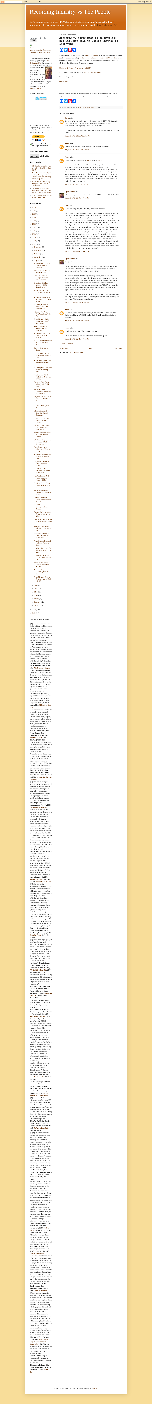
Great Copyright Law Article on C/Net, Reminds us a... (41, 285)
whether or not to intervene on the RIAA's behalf (97, 58)
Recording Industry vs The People (70, 11)
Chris (67, 118)
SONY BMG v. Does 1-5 (38, 970)
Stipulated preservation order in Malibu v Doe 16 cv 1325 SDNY (41, 168)
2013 (34, 224)
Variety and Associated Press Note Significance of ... (43, 292)
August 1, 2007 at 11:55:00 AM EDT (77, 136)
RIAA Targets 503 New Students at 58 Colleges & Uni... (42, 377)
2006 (34, 610)
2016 (34, 214)
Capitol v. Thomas (40, 1291)
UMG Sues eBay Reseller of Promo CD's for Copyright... (42, 442)
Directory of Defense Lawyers (40, 52)
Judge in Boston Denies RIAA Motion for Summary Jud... (42, 427)
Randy (67, 143)
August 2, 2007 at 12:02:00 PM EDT (77, 321)
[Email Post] (98, 107)
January (37, 605)
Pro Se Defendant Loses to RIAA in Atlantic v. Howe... (43, 343)
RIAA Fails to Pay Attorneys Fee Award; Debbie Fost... (42, 471)
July (36, 585)
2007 (34, 244)
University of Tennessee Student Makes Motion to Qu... (42, 355)
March (36, 599)
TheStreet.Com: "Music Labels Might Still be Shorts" (42, 384)
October (37, 254)
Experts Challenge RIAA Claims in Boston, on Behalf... (42, 514)
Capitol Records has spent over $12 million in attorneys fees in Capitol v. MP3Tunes (41, 190)
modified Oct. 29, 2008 (43, 882)
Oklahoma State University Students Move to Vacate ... (43, 521)
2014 (34, 221)
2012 (34, 227)
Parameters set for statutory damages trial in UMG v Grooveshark (41, 184)
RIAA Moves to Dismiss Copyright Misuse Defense (42, 507)
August (37, 260)
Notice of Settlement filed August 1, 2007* (75, 68)
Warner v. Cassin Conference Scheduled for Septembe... (42, 391)
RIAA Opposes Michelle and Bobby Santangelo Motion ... (42, 299)
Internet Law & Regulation (93, 72)
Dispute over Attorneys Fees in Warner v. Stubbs (41, 464)
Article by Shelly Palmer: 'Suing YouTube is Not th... (42, 485)
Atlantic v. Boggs (91, 55)
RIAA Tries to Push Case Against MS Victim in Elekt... (42, 362)
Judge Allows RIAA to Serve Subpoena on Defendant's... (41, 536)
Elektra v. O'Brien (36, 738)
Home (91, 348)
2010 (34, 234)
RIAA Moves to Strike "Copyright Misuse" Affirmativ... (41, 321)
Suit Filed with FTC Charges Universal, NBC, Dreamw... (41, 278)
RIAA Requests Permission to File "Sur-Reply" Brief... (43, 370)
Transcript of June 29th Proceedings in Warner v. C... (42, 557)
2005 (34, 613)
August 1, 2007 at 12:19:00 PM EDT (77, 150)
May (36, 592)
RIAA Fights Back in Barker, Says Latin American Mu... (41, 307)
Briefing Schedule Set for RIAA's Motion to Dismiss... (42, 435)
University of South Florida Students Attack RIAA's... (42, 500)
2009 (34, 237)
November (38, 250)
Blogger (94, 1388)
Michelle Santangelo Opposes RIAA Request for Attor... (42, 492)
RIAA (100, 160)
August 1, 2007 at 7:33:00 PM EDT (77, 184)
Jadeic (67, 157)
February (37, 602)
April (36, 595)
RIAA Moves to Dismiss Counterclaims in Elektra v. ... (42, 265)
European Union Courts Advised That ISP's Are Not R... (42, 529)
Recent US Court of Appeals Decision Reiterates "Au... (40, 328)
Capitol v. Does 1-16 (37, 1077)
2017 (34, 211)
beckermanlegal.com (36, 91)
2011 (34, 231)
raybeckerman (70, 192)
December (38, 247)
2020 (34, 207)
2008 (34, 241)
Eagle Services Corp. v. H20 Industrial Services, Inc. (39, 1342)
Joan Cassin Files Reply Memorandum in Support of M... (42, 478)
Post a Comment (67, 344)
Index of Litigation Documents (40, 50)
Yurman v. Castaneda (37, 1253)
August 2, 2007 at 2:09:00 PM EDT (77, 339)
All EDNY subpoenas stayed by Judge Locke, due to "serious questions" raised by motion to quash (41, 176)
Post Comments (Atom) (77, 352)
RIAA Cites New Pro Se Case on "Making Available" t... (42, 335)
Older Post (118, 348)
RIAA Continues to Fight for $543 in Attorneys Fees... (42, 456)
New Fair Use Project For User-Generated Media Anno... (42, 550)
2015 (34, 217)
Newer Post (64, 348)
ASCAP (89, 160)
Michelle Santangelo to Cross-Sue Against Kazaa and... (41, 413)
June (36, 589)
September (38, 257)
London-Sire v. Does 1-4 (38, 807)
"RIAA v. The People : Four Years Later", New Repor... (43, 314)
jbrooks (67, 309)
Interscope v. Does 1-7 (37, 1016)
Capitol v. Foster (35, 935)
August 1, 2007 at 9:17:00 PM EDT (77, 198)
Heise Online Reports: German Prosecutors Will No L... (41, 565)
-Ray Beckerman (35, 88)
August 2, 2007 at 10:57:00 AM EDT (77, 302)
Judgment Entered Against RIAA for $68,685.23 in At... (43, 399)
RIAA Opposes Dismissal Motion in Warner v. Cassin (42, 543)
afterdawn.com (64, 81)
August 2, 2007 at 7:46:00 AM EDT (77, 251)
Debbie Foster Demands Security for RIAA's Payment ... (42, 420)
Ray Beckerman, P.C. (107, 25)
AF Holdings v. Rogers (42, 668)
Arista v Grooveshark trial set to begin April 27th (42, 196)
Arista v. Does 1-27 (36, 879)
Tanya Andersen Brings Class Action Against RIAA (41, 406)
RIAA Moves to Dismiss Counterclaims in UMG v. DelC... (42, 579)
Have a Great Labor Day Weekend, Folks (42, 271)
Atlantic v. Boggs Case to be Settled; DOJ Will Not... (42, 572)
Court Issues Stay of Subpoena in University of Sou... (42, 449)
